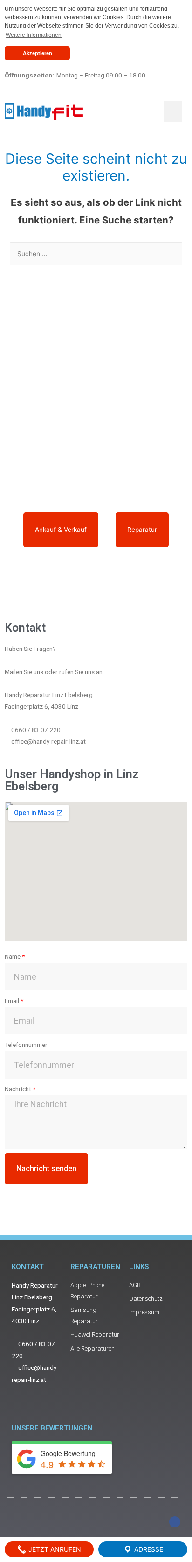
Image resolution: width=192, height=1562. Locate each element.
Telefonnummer (26, 1044)
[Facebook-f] (174, 1521)
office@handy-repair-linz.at (48, 741)
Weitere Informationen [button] (34, 35)
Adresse (147, 1549)
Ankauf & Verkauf (61, 529)
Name (13, 956)
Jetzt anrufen (54, 1549)
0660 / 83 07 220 (36, 729)
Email (12, 1000)
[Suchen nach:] (96, 254)
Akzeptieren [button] (37, 53)
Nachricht (18, 1089)
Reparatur (142, 529)
